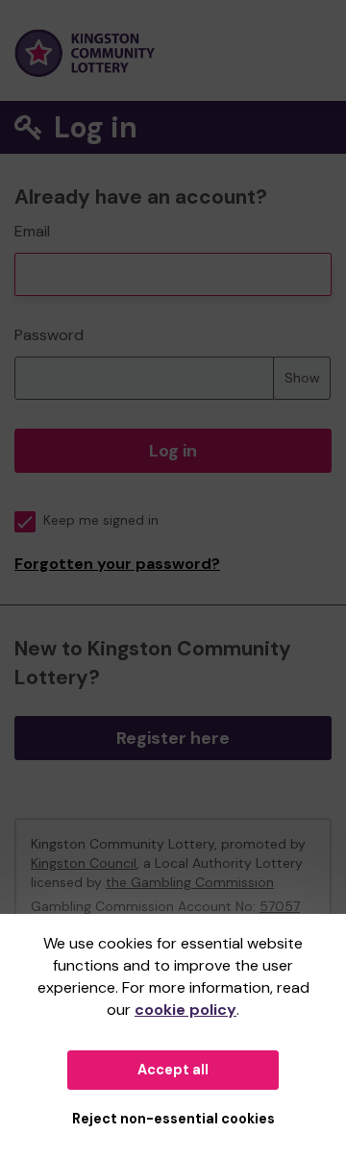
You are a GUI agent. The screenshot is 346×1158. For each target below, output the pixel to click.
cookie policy (185, 1009)
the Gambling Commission (190, 882)
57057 (280, 906)
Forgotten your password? (117, 564)
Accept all (173, 1069)
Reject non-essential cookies (173, 1118)
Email (32, 231)
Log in (173, 450)
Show (302, 377)
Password (49, 335)
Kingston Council (83, 863)
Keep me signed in (101, 520)
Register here (173, 738)
